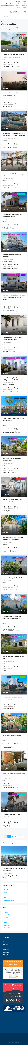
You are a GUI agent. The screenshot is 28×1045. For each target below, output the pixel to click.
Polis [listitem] (5, 923)
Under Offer (16, 398)
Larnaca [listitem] (6, 918)
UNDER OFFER (22, 398)
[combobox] (16, 30)
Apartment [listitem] (6, 895)
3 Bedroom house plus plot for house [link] (13, 54)
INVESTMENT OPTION (11, 234)
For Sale (18, 34)
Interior (8, 21)
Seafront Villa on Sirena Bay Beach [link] (12, 499)
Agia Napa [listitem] (6, 925)
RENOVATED (23, 234)
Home (4, 21)
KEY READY (23, 72)
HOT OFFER (10, 153)
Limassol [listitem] (6, 915)
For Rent (13, 517)
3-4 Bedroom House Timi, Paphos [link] (11, 735)
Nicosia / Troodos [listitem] (8, 928)
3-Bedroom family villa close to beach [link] (13, 578)
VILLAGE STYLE (22, 676)
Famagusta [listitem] (7, 920)
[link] (14, 42)
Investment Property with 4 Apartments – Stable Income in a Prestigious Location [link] (13, 297)
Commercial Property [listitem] (9, 900)
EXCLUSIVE (23, 34)
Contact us (6, 952)
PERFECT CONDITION (21, 113)
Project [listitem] (6, 890)
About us (5, 944)
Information (6, 950)
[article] (14, 863)
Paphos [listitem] (6, 912)
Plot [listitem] (5, 898)
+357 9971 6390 (7, 3)
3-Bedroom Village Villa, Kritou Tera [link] (12, 697)
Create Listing (6, 947)
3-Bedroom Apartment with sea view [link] (12, 814)
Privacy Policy (6, 955)
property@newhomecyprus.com (7, 5)
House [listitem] (5, 893)
